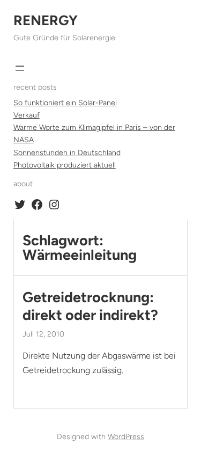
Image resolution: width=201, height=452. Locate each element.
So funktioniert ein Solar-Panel (65, 102)
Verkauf (26, 115)
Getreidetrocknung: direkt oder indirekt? (90, 306)
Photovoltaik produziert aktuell (64, 165)
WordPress (126, 436)
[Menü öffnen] (19, 68)
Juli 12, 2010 (43, 334)
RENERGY (45, 20)
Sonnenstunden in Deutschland (67, 152)
